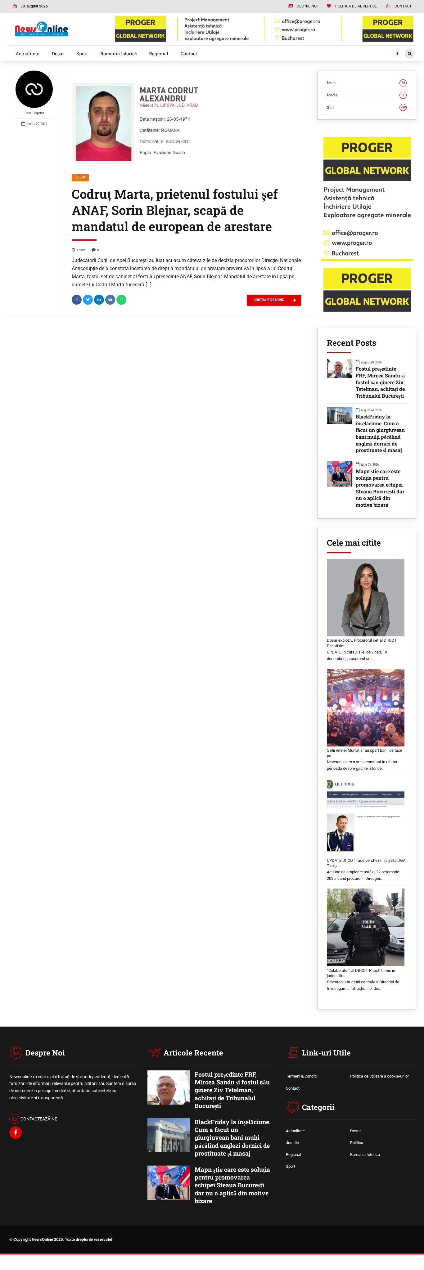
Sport (82, 53)
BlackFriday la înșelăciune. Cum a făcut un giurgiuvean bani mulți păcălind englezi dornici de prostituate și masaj (380, 433)
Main (366, 83)
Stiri (366, 107)
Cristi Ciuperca (34, 113)
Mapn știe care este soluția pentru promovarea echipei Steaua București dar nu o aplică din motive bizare (380, 488)
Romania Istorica (365, 1154)
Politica (356, 1142)
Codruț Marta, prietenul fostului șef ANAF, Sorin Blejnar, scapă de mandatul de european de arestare (175, 210)
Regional (158, 53)
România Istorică (118, 53)
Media (365, 95)
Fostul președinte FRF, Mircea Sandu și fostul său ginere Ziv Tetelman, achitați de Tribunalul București (380, 382)
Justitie (292, 1142)
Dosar (58, 53)
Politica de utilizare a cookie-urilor (379, 1076)
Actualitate (27, 53)
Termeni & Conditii (302, 1076)
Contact (189, 53)
